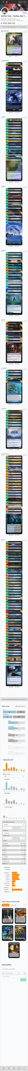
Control (5, 23)
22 (10, 889)
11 (10, 872)
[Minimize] (27, 702)
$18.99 (11, 246)
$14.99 (11, 535)
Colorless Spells (8, 807)
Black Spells (7, 793)
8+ (24, 771)
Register (20, 1)
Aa (24, 973)
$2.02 (18, 449)
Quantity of (7, 867)
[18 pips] (8, 717)
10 (6, 798)
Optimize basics (21, 706)
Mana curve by (6, 774)
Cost (4, 709)
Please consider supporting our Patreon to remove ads (14, 26)
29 (6, 762)
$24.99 (11, 404)
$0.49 (12, 182)
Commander (7, 887)
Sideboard (7, 891)
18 (6, 781)
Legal (10, 19)
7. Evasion (7, 885)
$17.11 (18, 246)
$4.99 (12, 112)
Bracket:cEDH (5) (16, 19)
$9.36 (18, 535)
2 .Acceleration (7, 872)
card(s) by (5, 830)
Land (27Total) (7, 889)
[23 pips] (19, 717)
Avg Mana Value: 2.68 (8, 759)
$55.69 (18, 364)
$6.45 (18, 315)
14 (10, 877)
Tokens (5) (5, 905)
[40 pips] (20, 712)
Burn (13, 23)
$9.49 (12, 315)
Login (24, 1)
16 (10, 874)
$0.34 (18, 182)
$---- (12, 56)
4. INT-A (8, 877)
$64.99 (11, 364)
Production (6, 714)
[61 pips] (9, 712)
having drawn (6, 835)
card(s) (4, 840)
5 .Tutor (8, 881)
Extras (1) (13, 905)
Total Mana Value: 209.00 (7, 760)
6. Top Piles (7, 883)
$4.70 (18, 112)
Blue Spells (7, 779)
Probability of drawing (8, 822)
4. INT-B (8, 879)
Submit (23, 979)
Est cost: (10, 20)
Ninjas (9, 23)
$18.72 (18, 404)
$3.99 (12, 449)
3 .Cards (8, 874)
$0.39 (12, 687)
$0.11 (18, 687)
